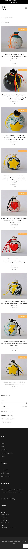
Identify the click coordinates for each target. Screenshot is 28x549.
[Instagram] (14, 2)
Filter (5, 406)
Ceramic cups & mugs (7, 415)
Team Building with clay (7, 453)
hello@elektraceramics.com (8, 528)
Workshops (4, 450)
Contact (3, 456)
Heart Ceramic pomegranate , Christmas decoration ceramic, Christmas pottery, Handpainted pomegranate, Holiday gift (14, 220)
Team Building (11, 499)
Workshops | (4, 499)
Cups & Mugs (4, 469)
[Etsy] (16, 2)
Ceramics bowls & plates (8, 419)
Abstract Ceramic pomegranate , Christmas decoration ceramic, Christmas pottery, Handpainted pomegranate (14, 56)
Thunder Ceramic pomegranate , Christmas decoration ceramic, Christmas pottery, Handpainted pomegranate (14, 303)
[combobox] (10, 22)
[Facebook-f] (11, 2)
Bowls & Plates (5, 473)
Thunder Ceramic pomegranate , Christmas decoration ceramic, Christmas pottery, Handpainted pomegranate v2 (14, 343)
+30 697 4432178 (5, 522)
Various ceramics (14, 60)
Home (2, 395)
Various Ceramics (5, 476)
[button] (25, 8)
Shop (2, 446)
